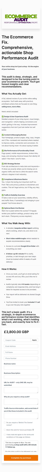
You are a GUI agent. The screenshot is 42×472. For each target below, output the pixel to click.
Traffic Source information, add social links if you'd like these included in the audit (21, 409)
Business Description (12, 373)
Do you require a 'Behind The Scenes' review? (19, 424)
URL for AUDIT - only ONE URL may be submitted (18, 383)
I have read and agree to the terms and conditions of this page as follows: (20, 436)
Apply (34, 340)
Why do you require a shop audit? (17, 397)
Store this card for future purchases (20, 430)
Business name (10, 364)
